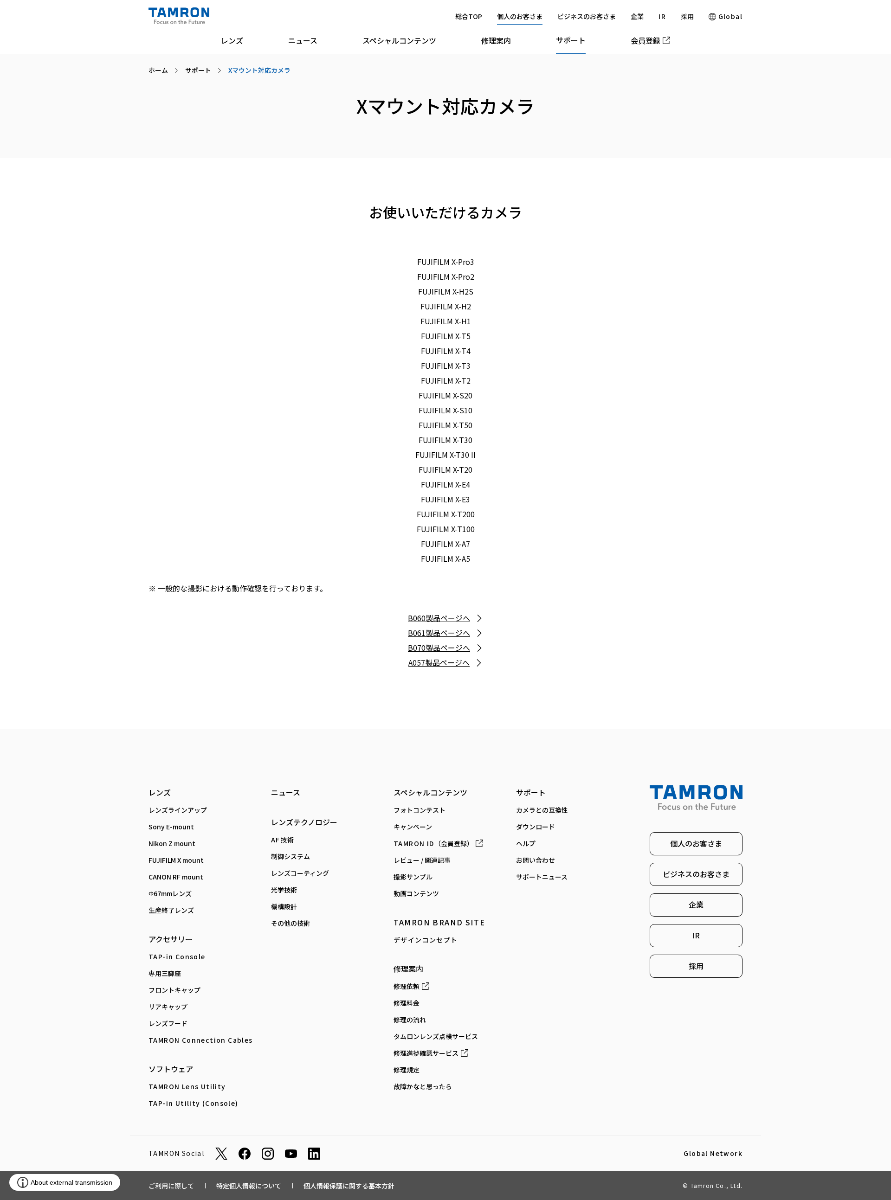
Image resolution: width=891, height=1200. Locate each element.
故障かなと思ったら (423, 1086)
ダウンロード (535, 826)
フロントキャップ (174, 990)
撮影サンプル (413, 876)
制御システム (290, 856)
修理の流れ (410, 1019)
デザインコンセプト (426, 939)
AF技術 (283, 839)
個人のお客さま (519, 16)
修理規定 (407, 1069)
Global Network (713, 1153)
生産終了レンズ (171, 910)
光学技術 (284, 889)
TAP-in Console (177, 956)
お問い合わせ (535, 860)
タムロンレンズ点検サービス (436, 1036)
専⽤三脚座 (164, 973)
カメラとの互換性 (542, 810)
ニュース (302, 40)
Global (729, 16)
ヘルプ (526, 843)
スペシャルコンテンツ (399, 40)
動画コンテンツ (416, 893)
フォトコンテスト (420, 810)
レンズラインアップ (177, 810)
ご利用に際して (171, 1185)
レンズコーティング (300, 873)
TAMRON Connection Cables (200, 1040)
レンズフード (167, 1023)
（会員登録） (433, 843)
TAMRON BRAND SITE (439, 922)
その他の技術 (290, 923)
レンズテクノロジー (304, 822)
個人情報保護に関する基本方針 (348, 1185)
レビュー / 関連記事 (422, 860)
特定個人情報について (248, 1185)
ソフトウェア (170, 1068)
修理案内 (496, 40)
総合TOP (468, 16)
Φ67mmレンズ (170, 893)
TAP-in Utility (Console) (193, 1103)
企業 (637, 16)
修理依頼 (407, 986)
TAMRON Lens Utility (187, 1086)
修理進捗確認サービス (426, 1053)
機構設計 (284, 906)
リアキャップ (167, 1006)
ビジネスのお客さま (586, 16)
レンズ (232, 40)
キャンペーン (413, 826)
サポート (571, 39)
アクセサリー (170, 938)
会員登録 (645, 40)
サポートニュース (542, 876)
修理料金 (407, 1002)
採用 (687, 16)
